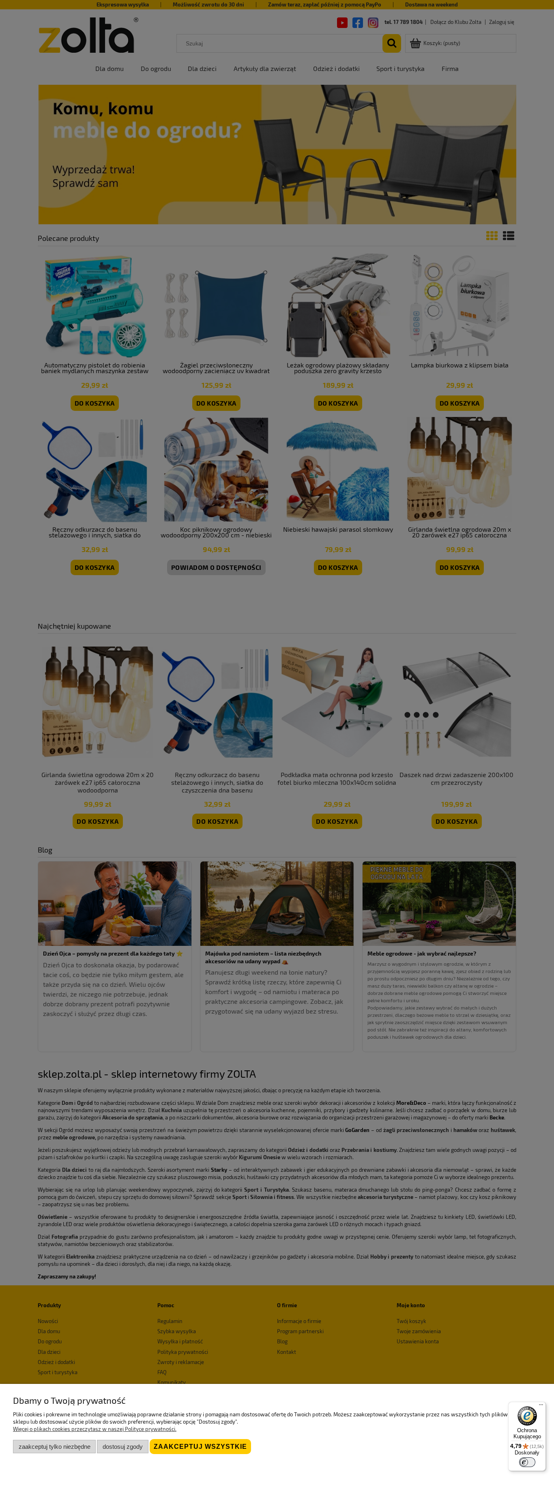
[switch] (527, 1462)
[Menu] (541, 1406)
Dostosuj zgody (123, 1446)
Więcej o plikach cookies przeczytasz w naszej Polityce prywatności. (94, 1429)
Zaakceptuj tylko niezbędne (54, 1446)
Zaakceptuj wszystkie (200, 1446)
